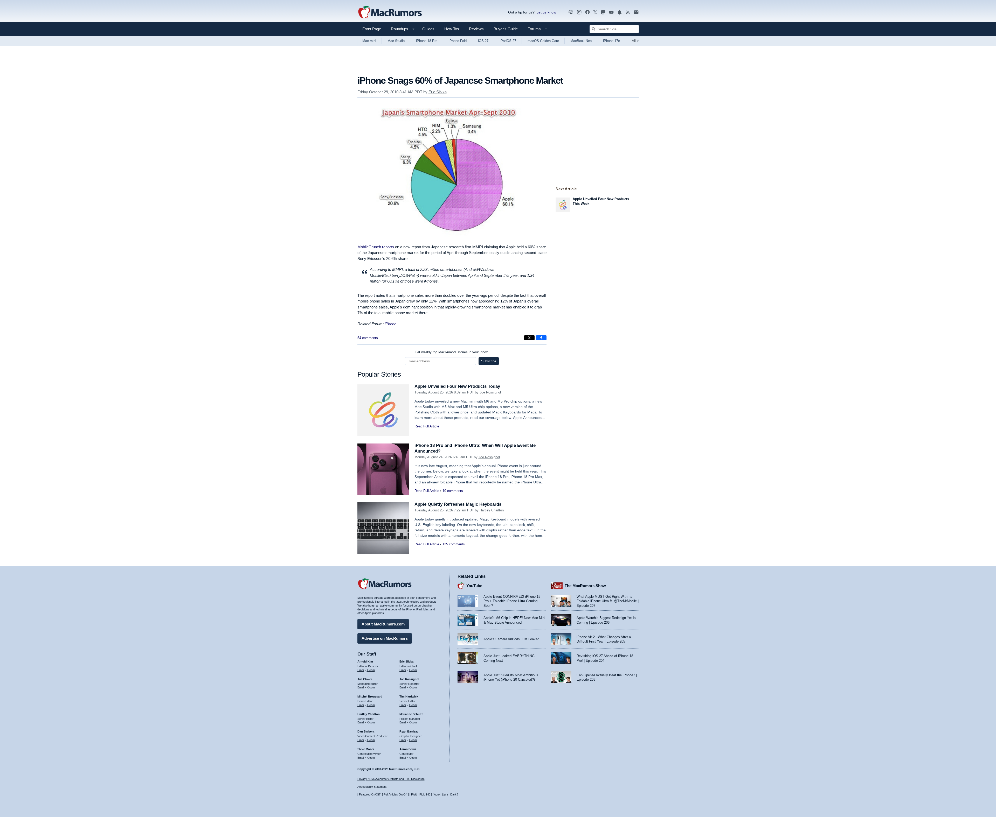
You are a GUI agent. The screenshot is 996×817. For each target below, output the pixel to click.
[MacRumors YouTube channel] (611, 12)
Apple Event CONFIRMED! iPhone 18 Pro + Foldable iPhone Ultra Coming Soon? (511, 601)
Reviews (476, 29)
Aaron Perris (407, 749)
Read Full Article (426, 426)
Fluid (414, 794)
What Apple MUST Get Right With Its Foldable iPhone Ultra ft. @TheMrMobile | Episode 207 (608, 601)
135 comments (453, 544)
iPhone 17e (611, 41)
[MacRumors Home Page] (389, 12)
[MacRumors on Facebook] (587, 12)
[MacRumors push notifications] (619, 12)
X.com (371, 670)
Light (445, 794)
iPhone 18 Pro (426, 41)
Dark (453, 794)
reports (375, 247)
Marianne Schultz (411, 714)
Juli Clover (364, 679)
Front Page (371, 29)
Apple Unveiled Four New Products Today (457, 386)
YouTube (474, 585)
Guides (428, 29)
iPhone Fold (458, 41)
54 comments (367, 338)
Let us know (546, 12)
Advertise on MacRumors (385, 638)
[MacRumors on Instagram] (579, 12)
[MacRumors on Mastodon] (603, 12)
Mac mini (369, 41)
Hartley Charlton (492, 510)
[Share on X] (529, 337)
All (635, 41)
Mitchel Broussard (369, 696)
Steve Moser (365, 749)
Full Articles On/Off (395, 794)
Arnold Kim (365, 661)
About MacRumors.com (383, 624)
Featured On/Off (369, 794)
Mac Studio (396, 41)
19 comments (452, 491)
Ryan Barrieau (409, 731)
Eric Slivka (437, 92)
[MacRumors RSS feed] (628, 12)
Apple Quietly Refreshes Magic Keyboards (457, 504)
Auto (437, 794)
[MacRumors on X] (595, 12)
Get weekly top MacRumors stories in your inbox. (452, 352)
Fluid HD (424, 794)
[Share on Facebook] (541, 337)
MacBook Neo (581, 41)
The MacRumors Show (585, 585)
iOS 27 (483, 41)
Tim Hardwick (408, 696)
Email (360, 670)
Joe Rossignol (490, 392)
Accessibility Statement (371, 786)
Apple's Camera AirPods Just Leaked (511, 639)
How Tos (451, 29)
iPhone (390, 324)
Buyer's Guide (506, 29)
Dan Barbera (365, 731)
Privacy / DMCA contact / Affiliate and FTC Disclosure (391, 778)
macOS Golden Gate (543, 41)
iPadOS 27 (508, 41)
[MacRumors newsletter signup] (636, 12)
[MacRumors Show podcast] (570, 12)
